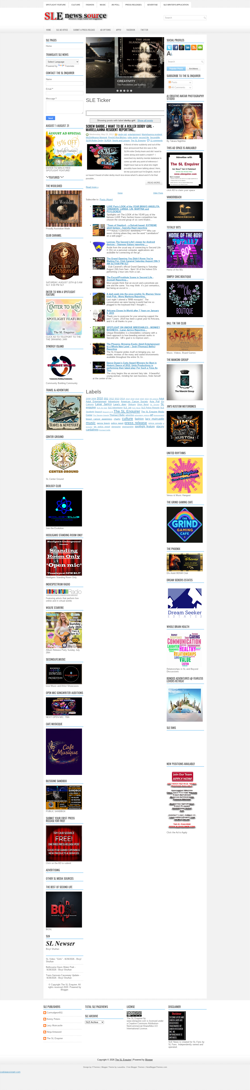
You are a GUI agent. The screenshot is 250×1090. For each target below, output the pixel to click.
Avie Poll (155, 401)
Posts (174, 82)
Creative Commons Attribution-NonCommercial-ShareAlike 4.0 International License (143, 1026)
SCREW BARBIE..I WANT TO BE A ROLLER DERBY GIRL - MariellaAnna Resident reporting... (120, 127)
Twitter (144, 29)
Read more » (92, 187)
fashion (139, 418)
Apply (118, 29)
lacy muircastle (154, 418)
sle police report (102, 427)
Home (48, 29)
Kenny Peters (53, 1019)
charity (117, 419)
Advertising (113, 401)
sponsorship (128, 427)
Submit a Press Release (84, 29)
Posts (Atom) (106, 199)
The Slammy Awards (101, 415)
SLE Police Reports (150, 408)
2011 (106, 398)
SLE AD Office (62, 29)
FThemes (96, 1067)
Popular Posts (176, 68)
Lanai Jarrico (103, 404)
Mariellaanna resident (152, 134)
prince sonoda (155, 423)
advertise (130, 415)
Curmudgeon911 (55, 1012)
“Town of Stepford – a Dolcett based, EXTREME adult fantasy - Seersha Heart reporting (132, 226)
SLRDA (107, 140)
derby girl (122, 134)
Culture (75, 5)
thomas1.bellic (104, 430)
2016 (128, 399)
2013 (117, 399)
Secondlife (155, 137)
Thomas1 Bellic (117, 415)
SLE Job (127, 408)
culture (127, 418)
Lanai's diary (119, 404)
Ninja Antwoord (54, 1032)
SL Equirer (154, 405)
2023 (147, 399)
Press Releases (133, 5)
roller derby (133, 137)
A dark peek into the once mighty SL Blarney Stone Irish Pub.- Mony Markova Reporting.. (134, 295)
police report (117, 423)
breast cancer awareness (99, 419)
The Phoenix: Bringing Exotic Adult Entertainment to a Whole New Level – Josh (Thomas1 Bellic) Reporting (133, 346)
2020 (142, 399)
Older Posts (158, 193)
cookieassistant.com (10, 1072)
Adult (161, 398)
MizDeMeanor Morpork (96, 137)
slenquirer (116, 427)
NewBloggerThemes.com (156, 1067)
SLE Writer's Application (176, 5)
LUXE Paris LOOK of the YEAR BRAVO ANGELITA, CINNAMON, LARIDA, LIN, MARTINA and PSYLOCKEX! (133, 209)
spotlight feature (145, 426)
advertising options (142, 415)
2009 (93, 399)
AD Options (105, 29)
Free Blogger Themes (136, 1067)
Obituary (132, 404)
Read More (154, 182)
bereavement (159, 415)
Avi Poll (116, 5)
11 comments (156, 140)
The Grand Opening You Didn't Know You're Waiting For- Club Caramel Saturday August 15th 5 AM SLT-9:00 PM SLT (133, 261)
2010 (100, 398)
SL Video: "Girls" (54, 959)
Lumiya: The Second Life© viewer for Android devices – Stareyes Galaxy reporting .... (131, 243)
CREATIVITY (97, 81)
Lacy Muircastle (54, 1025)
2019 (137, 399)
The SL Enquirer (138, 140)
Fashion (90, 5)
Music (103, 5)
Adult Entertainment (96, 401)
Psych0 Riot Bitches (117, 137)
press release (135, 423)
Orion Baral (143, 404)
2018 (132, 399)
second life (144, 137)
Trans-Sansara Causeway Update (62, 975)
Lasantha (121, 1067)
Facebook (131, 29)
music (91, 423)
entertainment (134, 134)
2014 (122, 399)
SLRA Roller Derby (94, 140)
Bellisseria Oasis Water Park (60, 967)
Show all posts (145, 120)
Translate (69, 66)
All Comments (178, 87)
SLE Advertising (115, 408)
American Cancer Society (134, 401)
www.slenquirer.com (136, 1021)
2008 (88, 399)
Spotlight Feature (56, 5)
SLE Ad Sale (102, 408)
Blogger (64, 989)
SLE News (136, 408)
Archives (193, 68)
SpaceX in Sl (108, 412)
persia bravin (103, 423)
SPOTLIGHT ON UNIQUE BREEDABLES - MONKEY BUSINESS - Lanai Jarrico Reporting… (133, 328)
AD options (153, 399)
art (151, 414)
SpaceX (98, 412)
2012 (111, 399)
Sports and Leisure (121, 140)
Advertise (152, 5)
